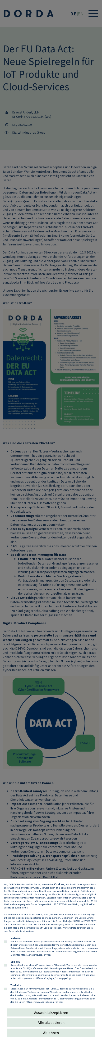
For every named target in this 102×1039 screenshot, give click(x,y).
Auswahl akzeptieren (51, 1012)
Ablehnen (51, 1032)
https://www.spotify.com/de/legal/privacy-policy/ (44, 978)
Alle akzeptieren (51, 1022)
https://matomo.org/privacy (36, 954)
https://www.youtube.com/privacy (44, 1001)
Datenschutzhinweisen (21, 931)
